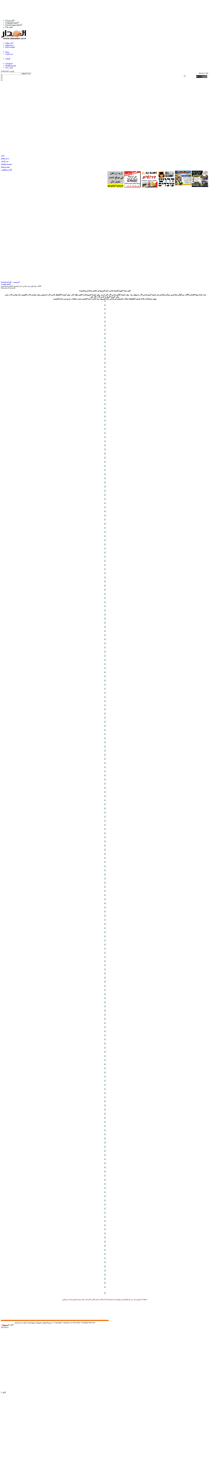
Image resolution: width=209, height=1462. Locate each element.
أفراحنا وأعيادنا (6, 282)
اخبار (2, 155)
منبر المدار (4, 161)
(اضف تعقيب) (6, 284)
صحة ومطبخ (5, 167)
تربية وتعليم (5, 158)
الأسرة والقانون (6, 170)
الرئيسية (17, 282)
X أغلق (10, 1325)
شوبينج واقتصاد (6, 164)
